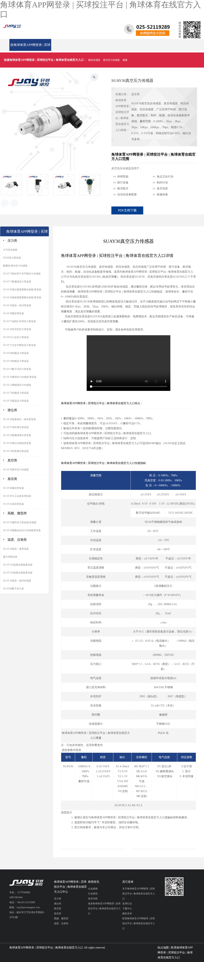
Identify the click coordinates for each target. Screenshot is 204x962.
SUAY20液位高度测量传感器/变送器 (22, 289)
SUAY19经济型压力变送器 (17, 329)
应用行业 (127, 903)
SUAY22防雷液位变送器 (16, 451)
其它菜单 (127, 881)
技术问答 (93, 898)
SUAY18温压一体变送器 (16, 548)
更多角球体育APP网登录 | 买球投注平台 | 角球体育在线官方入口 (104, 908)
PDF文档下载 (127, 210)
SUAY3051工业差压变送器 (17, 496)
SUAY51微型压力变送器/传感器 (19, 522)
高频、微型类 (17, 513)
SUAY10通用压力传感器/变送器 (19, 377)
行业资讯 (93, 893)
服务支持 (127, 913)
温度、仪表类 (17, 539)
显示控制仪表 (10, 556)
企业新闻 (93, 888)
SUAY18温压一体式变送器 (17, 305)
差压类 (12, 479)
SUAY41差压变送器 (13, 504)
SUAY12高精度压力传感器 (17, 385)
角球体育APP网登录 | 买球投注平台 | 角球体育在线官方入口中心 (70, 886)
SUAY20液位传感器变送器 (17, 443)
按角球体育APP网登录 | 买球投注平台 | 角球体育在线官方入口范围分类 (30, 47)
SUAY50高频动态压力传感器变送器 (22, 530)
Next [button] (14, 203)
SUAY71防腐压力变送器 (16, 392)
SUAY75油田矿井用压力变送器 (19, 321)
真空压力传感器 (111, 60)
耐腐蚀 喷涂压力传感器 (15, 265)
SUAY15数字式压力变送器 (17, 369)
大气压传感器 (10, 249)
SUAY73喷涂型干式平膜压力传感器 (22, 273)
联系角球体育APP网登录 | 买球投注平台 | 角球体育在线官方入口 (138, 923)
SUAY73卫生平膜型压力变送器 (19, 345)
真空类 (135, 94)
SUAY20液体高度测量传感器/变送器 (22, 297)
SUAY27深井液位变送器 (16, 427)
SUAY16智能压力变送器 (16, 361)
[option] (14, 184)
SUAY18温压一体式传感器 (17, 580)
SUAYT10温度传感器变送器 (17, 564)
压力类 (12, 240)
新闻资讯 (93, 881)
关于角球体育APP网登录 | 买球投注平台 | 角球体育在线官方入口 (138, 893)
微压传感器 (94, 60)
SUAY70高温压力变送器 (16, 400)
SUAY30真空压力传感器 (16, 469)
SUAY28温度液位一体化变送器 (19, 419)
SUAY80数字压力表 (13, 588)
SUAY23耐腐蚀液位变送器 (17, 435)
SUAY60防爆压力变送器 (16, 353)
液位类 (12, 410)
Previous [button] (5, 203)
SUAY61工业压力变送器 (16, 337)
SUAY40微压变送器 (13, 313)
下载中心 (127, 908)
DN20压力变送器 (12, 257)
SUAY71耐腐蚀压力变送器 (17, 281)
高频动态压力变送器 (133, 60)
